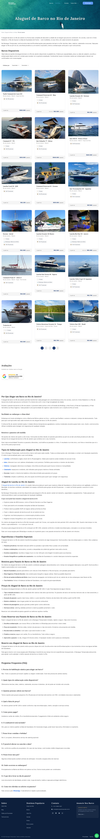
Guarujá (28, 817)
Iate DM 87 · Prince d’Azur (78, 138)
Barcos (51, 3)
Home (2, 32)
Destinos (57, 3)
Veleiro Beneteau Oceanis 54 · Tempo (49, 324)
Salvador (29, 827)
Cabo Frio (29, 813)
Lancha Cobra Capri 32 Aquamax (81, 279)
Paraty (28, 820)
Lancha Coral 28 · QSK (10, 186)
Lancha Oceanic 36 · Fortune (79, 96)
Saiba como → (81, 814)
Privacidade (85, 836)
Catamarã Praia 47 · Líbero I (12, 278)
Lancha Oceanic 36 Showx (45, 234)
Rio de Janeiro (30, 824)
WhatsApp (88, 3)
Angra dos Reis (30, 806)
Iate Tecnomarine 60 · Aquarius (80, 189)
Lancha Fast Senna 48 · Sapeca (46, 274)
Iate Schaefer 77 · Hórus (44, 141)
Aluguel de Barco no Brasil (11, 32)
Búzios (28, 809)
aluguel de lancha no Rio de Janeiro (14, 485)
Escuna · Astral (8, 234)
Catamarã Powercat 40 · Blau (46, 95)
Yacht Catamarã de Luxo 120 (12, 94)
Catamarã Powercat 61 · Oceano (47, 186)
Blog (2, 809)
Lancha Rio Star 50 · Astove (79, 234)
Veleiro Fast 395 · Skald (78, 324)
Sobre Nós (74, 3)
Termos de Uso (5, 817)
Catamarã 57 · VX (8, 141)
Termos (91, 836)
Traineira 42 (7, 325)
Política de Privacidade (6, 813)
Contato (66, 3)
